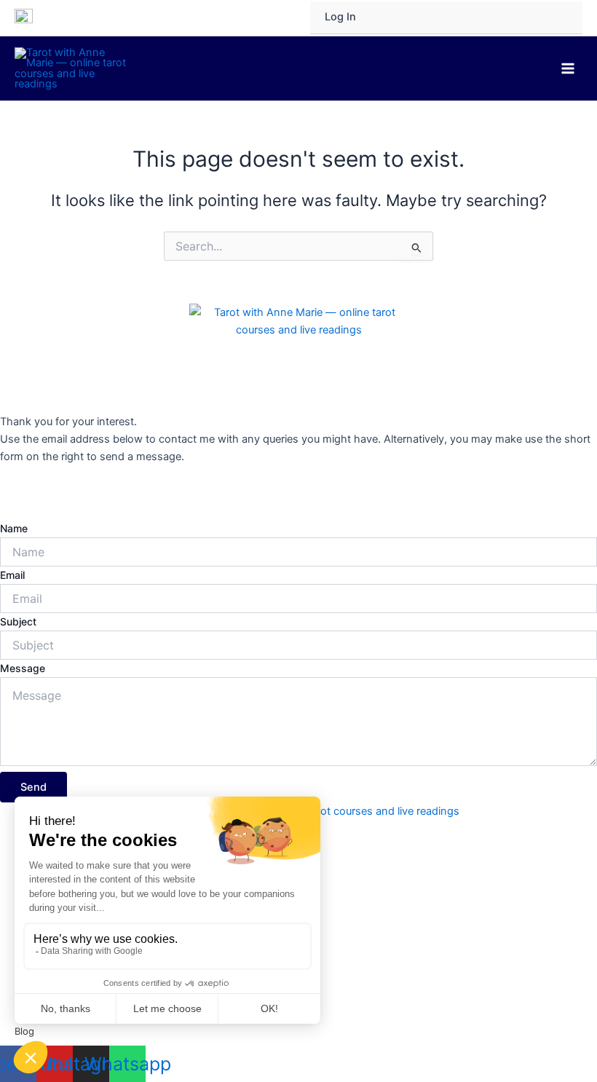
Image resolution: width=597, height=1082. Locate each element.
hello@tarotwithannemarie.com (77, 492)
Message (22, 668)
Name (14, 528)
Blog (24, 1031)
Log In (340, 16)
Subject (18, 621)
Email (12, 575)
